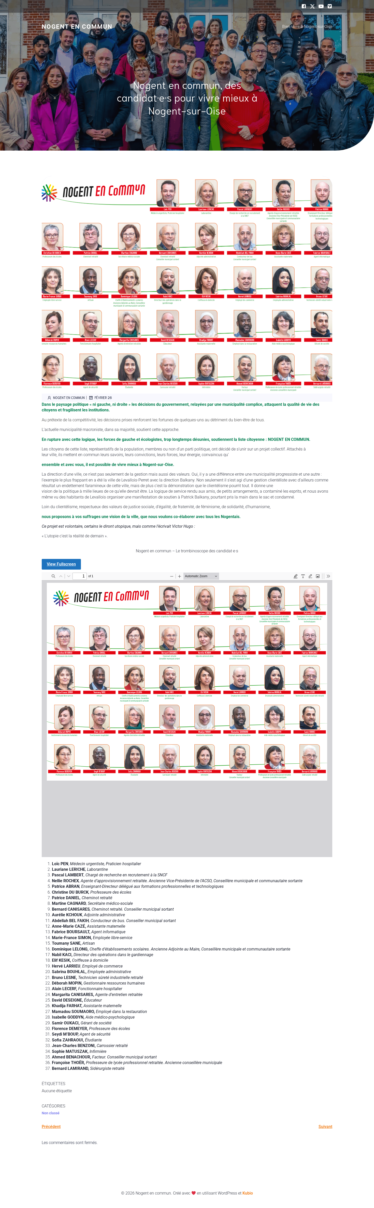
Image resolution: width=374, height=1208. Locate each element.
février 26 (103, 397)
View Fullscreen (61, 564)
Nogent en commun (69, 397)
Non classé (51, 1113)
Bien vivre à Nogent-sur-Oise (307, 26)
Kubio (247, 1193)
